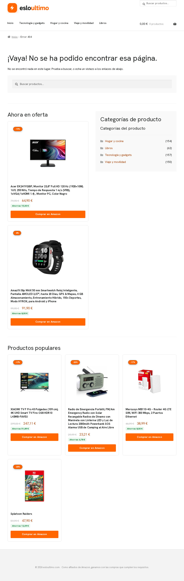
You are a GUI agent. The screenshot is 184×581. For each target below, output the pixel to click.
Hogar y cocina (59, 23)
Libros (102, 23)
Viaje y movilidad (83, 23)
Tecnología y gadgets (32, 23)
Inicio (10, 23)
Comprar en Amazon (47, 214)
